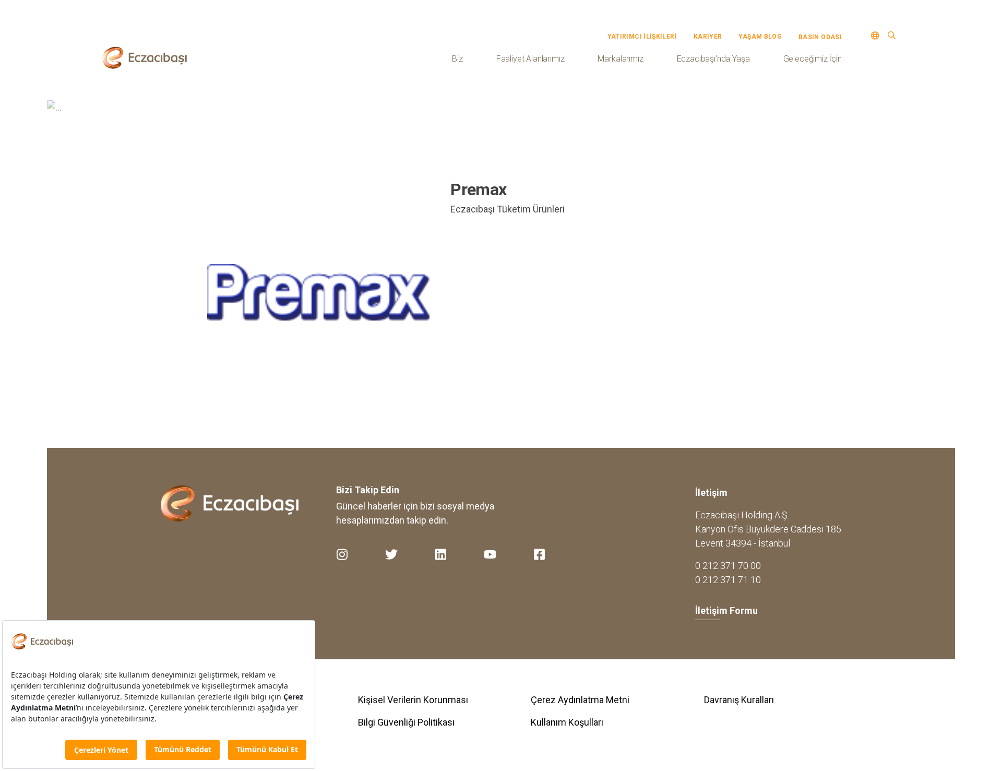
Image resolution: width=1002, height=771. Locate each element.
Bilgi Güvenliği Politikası (406, 722)
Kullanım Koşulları (567, 722)
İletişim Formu (726, 610)
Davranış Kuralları (739, 699)
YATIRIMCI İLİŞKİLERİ (642, 36)
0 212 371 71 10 (728, 579)
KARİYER (708, 36)
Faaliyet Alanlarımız (530, 59)
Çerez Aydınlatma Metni (580, 699)
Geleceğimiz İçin (812, 59)
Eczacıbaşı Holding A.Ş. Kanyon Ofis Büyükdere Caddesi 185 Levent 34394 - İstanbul (768, 529)
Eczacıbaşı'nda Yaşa (713, 59)
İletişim (711, 492)
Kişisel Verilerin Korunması (413, 699)
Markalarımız (620, 59)
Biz (457, 59)
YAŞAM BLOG (760, 36)
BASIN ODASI (820, 37)
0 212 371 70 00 (728, 565)
